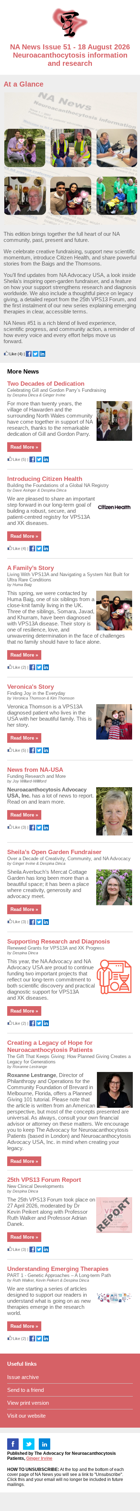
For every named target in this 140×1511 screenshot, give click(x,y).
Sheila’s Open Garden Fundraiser (54, 852)
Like (13, 354)
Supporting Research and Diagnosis (58, 941)
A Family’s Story (30, 568)
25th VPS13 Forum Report (44, 1179)
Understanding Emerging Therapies (57, 1269)
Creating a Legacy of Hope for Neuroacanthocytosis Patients (50, 1046)
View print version (28, 1403)
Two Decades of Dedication (45, 383)
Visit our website (26, 1416)
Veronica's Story (30, 686)
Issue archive (23, 1377)
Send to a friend (25, 1390)
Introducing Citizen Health (44, 479)
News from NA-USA (35, 769)
